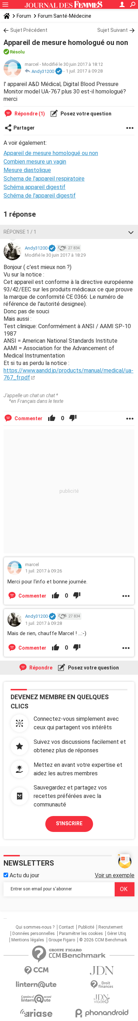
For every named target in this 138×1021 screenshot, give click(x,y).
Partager (24, 128)
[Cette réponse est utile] (51, 418)
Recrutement (110, 927)
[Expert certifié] (58, 71)
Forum (24, 16)
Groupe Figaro (61, 939)
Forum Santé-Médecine (64, 16)
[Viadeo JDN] (101, 998)
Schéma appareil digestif (34, 187)
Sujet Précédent (28, 30)
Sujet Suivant (112, 30)
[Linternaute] (36, 984)
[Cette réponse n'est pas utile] (72, 418)
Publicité (86, 927)
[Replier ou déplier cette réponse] (131, 232)
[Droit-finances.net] (101, 984)
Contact (66, 927)
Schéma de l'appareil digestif (40, 195)
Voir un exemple (114, 875)
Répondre (40, 668)
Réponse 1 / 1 (20, 232)
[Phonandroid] (101, 1013)
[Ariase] (36, 1013)
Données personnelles (33, 933)
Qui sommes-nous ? (35, 927)
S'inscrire (69, 823)
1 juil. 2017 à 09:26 (43, 571)
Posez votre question (85, 113)
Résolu (17, 52)
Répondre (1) (29, 113)
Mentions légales (27, 939)
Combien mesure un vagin (35, 161)
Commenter (27, 418)
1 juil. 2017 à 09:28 (84, 71)
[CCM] (36, 970)
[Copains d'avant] (36, 998)
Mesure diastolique (27, 170)
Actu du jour (23, 875)
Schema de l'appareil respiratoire (44, 178)
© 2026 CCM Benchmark (103, 939)
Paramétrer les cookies (81, 933)
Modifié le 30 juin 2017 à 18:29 (55, 255)
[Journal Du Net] (101, 970)
